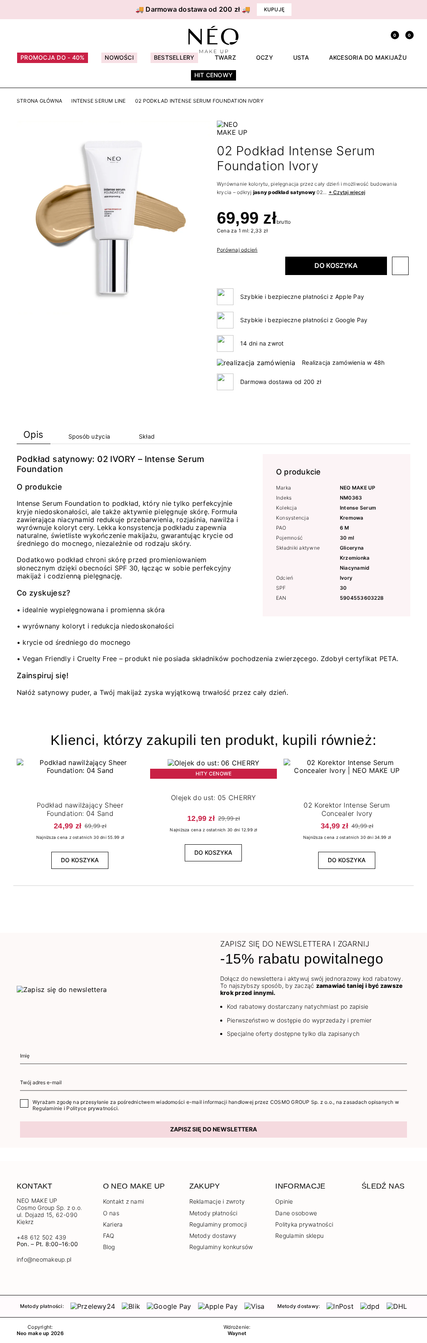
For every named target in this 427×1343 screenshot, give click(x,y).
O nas (111, 1213)
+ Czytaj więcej (347, 192)
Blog (109, 1246)
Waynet (237, 1333)
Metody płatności (213, 1213)
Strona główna (39, 101)
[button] (25, 9)
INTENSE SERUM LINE (98, 101)
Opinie (284, 1201)
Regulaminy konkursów (221, 1246)
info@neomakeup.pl (44, 1259)
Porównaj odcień (237, 250)
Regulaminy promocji (218, 1224)
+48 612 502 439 (42, 1237)
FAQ (109, 1235)
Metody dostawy (212, 1235)
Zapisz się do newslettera (213, 1129)
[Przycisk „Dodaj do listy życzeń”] (400, 266)
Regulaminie (48, 1108)
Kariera (113, 1224)
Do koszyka (336, 265)
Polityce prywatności (92, 1108)
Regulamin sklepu (299, 1235)
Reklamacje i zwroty (217, 1201)
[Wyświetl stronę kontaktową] (35, 34)
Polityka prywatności (304, 1224)
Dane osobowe (296, 1213)
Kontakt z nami (123, 1201)
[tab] (33, 436)
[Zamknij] (407, 9)
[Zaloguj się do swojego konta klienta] (377, 34)
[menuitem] (52, 61)
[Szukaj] (362, 34)
